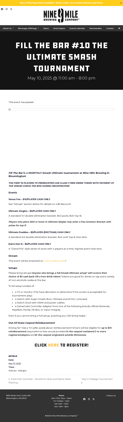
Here (53, 345)
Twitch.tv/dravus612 (55, 261)
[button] (119, 28)
